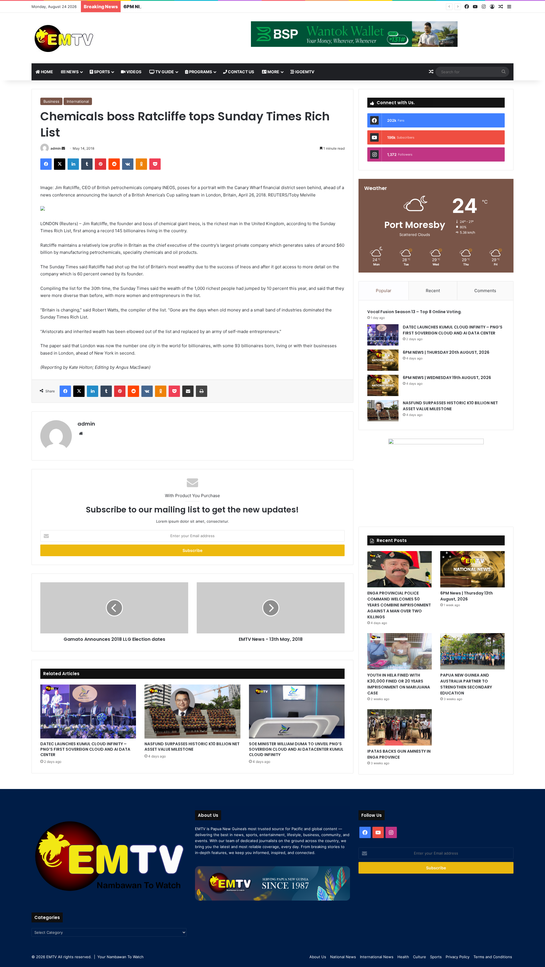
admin (56, 148)
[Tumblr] (87, 164)
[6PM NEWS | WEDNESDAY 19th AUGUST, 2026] (383, 385)
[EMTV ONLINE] (83, 38)
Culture (419, 957)
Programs (200, 71)
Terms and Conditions (492, 957)
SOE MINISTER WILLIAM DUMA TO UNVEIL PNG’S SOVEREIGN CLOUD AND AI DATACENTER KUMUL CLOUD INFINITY (296, 749)
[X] (59, 164)
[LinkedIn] (73, 164)
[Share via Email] (188, 391)
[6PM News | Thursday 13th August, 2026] (472, 569)
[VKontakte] (127, 164)
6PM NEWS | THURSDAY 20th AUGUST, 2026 (446, 352)
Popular (383, 290)
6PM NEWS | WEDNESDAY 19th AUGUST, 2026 (176, 6)
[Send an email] (63, 148)
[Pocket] (155, 164)
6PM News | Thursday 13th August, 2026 (466, 596)
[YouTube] (475, 6)
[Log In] (492, 6)
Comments (485, 290)
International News (376, 957)
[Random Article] (500, 6)
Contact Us (240, 71)
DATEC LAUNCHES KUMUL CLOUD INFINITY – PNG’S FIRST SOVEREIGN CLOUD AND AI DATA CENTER (85, 749)
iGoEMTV (304, 71)
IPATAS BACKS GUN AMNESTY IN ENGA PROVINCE (399, 754)
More (273, 71)
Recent (433, 290)
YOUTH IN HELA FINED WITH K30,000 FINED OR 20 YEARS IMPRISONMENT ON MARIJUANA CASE (398, 684)
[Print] (201, 391)
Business (51, 101)
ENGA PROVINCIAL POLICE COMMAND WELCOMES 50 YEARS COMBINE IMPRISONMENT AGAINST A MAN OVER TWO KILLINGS (399, 605)
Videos (133, 71)
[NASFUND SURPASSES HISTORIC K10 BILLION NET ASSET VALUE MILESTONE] (192, 711)
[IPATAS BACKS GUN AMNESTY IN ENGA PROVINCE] (399, 727)
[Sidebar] (509, 6)
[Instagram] (483, 6)
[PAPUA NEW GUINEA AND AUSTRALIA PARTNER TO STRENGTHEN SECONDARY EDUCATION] (472, 651)
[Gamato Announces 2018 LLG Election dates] (114, 607)
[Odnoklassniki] (141, 164)
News (72, 71)
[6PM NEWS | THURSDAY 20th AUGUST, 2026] (383, 360)
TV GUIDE (164, 71)
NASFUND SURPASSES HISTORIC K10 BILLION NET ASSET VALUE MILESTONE (192, 746)
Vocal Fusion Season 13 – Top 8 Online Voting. (414, 312)
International (78, 101)
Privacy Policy (457, 957)
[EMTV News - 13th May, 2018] (271, 607)
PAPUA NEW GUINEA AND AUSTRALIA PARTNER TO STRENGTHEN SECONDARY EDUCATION (466, 684)
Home (46, 71)
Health (403, 957)
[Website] (80, 433)
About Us (317, 957)
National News (343, 957)
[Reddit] (114, 164)
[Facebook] (466, 6)
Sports (101, 71)
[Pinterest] (100, 164)
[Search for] (503, 72)
